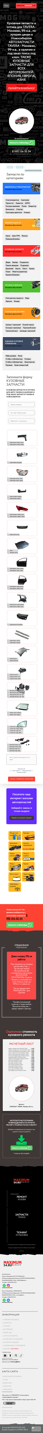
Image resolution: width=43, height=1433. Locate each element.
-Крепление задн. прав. (14, 750)
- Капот (11, 550)
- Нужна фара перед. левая (15, 478)
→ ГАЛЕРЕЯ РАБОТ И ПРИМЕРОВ (13, 1346)
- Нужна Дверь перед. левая (16, 570)
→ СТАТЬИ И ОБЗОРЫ (10, 1336)
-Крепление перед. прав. (15, 746)
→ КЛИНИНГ (10, 1349)
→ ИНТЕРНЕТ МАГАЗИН (10, 1342)
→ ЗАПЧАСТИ (6, 1323)
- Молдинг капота (13, 552)
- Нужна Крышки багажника (16, 624)
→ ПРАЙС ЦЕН (7, 1333)
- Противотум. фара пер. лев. (16, 690)
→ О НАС (5, 1380)
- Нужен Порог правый (14, 642)
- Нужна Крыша (13, 658)
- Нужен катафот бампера (15, 496)
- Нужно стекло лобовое (15, 712)
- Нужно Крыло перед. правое (16, 444)
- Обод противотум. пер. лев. (16, 694)
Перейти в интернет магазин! (21, 818)
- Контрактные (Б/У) (25, 771)
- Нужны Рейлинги (13, 660)
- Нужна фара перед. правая (16, 480)
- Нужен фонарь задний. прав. (16, 514)
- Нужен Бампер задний (14, 498)
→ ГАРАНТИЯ (6, 1386)
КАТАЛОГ (10, 167)
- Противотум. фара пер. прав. (16, 692)
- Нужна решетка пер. (14, 534)
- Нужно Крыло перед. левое (16, 442)
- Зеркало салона (13, 674)
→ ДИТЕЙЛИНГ (7, 1329)
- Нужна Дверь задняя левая (16, 588)
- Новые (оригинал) (26, 770)
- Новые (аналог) (16, 770)
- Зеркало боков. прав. (15, 678)
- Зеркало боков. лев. (14, 676)
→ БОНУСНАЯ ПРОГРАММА (11, 1377)
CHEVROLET (20, 167)
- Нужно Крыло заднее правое (16, 604)
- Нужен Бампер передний (15, 462)
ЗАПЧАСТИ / (21, 6)
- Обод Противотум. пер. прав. (16, 696)
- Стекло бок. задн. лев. (15, 730)
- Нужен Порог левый (14, 640)
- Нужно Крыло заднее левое (16, 606)
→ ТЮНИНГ (6, 1326)
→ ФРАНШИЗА (7, 1389)
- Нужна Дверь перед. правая (16, 568)
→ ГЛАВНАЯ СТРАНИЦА (10, 1320)
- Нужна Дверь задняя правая (16, 586)
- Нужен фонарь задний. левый (17, 516)
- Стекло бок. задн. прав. (15, 732)
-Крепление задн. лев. (14, 748)
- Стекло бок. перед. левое (16, 726)
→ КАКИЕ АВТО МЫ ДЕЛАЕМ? (12, 1339)
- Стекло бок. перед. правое (16, 728)
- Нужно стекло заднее (14, 714)
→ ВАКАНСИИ (7, 1383)
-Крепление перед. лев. (15, 744)
